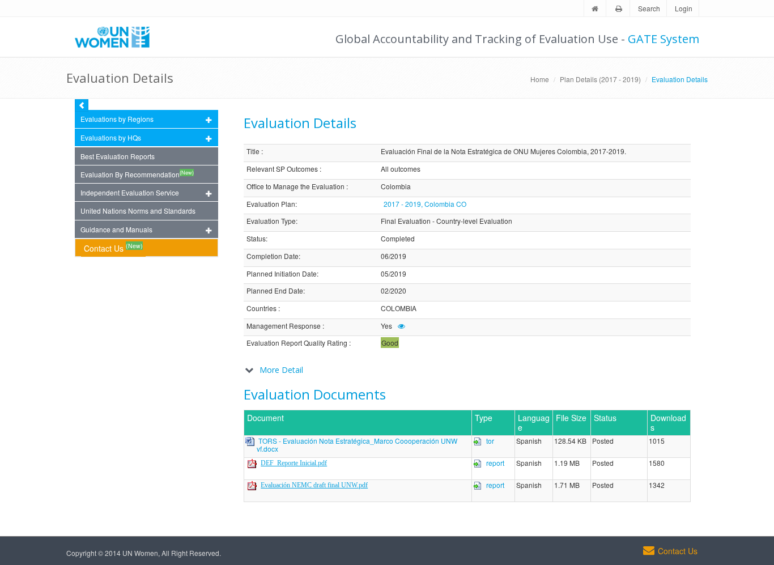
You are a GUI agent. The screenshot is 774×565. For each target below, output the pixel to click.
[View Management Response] (401, 325)
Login (683, 8)
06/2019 (393, 256)
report (495, 463)
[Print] (618, 8)
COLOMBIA (398, 308)
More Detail (281, 369)
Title (253, 151)
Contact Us (113, 247)
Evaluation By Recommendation (137, 174)
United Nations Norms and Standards (137, 210)
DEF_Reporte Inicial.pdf (294, 463)
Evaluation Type (271, 221)
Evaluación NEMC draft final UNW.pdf (314, 485)
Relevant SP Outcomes (282, 169)
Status (256, 239)
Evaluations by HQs (110, 137)
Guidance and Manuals (116, 229)
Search (649, 8)
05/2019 (393, 274)
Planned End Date (274, 291)
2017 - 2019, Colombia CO (425, 204)
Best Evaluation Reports (117, 156)
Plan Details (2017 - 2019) (600, 79)
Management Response (283, 326)
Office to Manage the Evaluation (295, 186)
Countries (261, 308)
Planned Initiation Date (281, 274)
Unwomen (117, 37)
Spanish (529, 441)
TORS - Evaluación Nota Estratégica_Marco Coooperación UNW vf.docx (357, 445)
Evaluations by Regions (117, 119)
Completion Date (272, 256)
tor (490, 440)
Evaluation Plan (270, 204)
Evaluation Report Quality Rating (296, 343)
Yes (386, 326)
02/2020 (393, 291)
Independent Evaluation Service (129, 192)
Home (539, 79)
